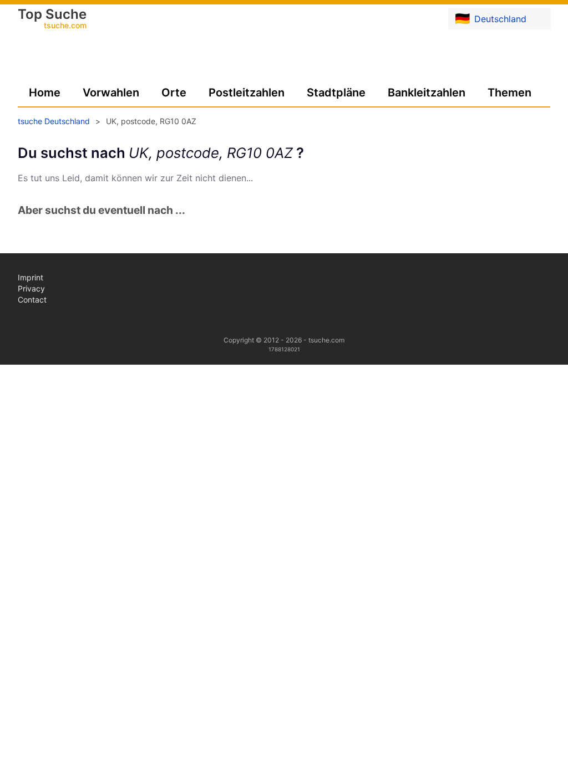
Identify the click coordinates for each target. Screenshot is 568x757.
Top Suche (52, 19)
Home (44, 92)
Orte (173, 92)
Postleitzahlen (247, 92)
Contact (32, 299)
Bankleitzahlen (426, 92)
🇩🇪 (490, 18)
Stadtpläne (336, 92)
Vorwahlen (111, 92)
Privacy (31, 288)
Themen (509, 92)
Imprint (30, 277)
